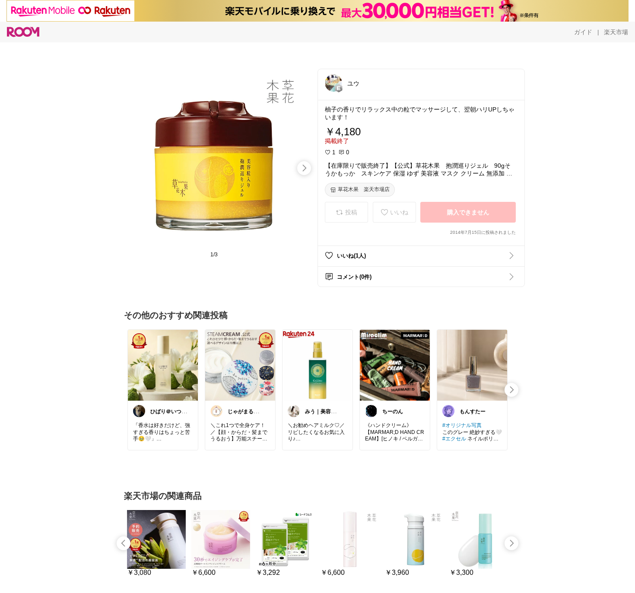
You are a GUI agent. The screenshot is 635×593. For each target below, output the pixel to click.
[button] (333, 83)
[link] (163, 365)
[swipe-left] (123, 543)
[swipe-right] (304, 168)
